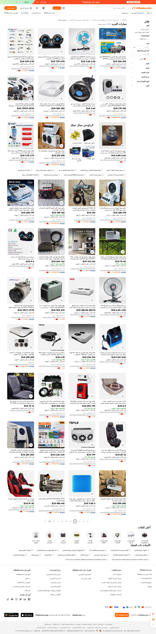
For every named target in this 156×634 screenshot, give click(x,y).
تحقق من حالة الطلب (23, 582)
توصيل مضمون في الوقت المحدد (111, 582)
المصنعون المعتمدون (85, 574)
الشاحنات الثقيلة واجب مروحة (30, 175)
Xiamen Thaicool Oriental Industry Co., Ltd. (81, 66)
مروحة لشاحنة (84, 555)
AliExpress (47, 624)
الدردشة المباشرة (55, 578)
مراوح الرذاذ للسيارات (19, 555)
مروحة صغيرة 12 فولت (95, 175)
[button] (63, 8)
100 (49, 521)
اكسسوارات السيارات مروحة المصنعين (73, 550)
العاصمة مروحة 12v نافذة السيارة (119, 550)
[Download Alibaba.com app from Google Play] (11, 615)
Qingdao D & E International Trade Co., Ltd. (81, 314)
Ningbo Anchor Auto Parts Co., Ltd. (22, 68)
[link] (153, 614)
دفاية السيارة (48, 555)
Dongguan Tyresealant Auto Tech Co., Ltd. (20, 160)
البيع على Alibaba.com (23, 574)
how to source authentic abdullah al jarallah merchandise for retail (86, 559)
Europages (108, 624)
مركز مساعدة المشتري (53, 574)
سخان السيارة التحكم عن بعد (66, 170)
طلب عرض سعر (86, 578)
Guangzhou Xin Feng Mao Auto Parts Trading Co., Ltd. (112, 66)
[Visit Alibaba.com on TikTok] (8, 599)
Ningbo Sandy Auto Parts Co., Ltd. (84, 113)
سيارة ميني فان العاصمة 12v (97, 550)
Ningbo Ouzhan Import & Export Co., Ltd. (113, 362)
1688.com (56, 624)
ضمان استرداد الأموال (114, 578)
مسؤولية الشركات (146, 582)
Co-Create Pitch (146, 578)
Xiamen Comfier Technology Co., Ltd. (22, 410)
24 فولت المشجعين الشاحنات (121, 555)
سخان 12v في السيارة (24, 170)
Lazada (78, 624)
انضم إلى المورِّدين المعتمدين (21, 586)
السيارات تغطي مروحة (25, 550)
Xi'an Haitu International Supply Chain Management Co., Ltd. (20, 266)
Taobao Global (86, 624)
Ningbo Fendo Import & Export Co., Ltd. (52, 66)
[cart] (36, 8)
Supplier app (77, 615)
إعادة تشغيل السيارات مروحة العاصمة (90, 170)
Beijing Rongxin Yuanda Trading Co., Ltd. (52, 510)
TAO (94, 624)
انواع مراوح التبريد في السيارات (66, 555)
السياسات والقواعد (115, 594)
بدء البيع (28, 578)
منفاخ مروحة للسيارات (141, 555)
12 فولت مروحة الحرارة (140, 550)
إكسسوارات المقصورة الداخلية (79, 20)
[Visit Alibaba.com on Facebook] (29, 599)
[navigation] (139, 271)
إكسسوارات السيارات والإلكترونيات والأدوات (105, 20)
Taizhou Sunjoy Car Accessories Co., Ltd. (112, 412)
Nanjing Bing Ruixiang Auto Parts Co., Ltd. (81, 415)
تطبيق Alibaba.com (42, 615)
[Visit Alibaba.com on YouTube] (12, 599)
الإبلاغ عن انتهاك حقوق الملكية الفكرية (49, 590)
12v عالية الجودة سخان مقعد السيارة (47, 550)
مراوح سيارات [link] (62, 20)
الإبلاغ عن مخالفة (55, 594)
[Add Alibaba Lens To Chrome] (122, 615)
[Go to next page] (45, 521)
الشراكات (27, 590)
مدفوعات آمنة (117, 574)
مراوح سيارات (35, 555)
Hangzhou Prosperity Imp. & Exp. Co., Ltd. (81, 510)
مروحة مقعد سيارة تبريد (100, 555)
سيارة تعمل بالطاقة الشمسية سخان (73, 175)
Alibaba (124, 20)
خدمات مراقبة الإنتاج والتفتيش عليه (110, 590)
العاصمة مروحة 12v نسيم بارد (115, 175)
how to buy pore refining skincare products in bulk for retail (129, 559)
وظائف (149, 586)
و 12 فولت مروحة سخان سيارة (44, 170)
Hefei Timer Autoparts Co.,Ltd (55, 115)
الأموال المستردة (55, 586)
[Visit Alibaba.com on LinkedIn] (25, 599)
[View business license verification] (97, 631)
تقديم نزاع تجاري (56, 582)
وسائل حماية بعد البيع (115, 586)
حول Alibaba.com (146, 570)
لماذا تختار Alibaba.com (144, 574)
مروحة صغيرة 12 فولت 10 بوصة (114, 170)
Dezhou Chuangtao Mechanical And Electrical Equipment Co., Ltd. (51, 163)
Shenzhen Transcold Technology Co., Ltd (112, 115)
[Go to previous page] (88, 521)
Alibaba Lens (143, 615)
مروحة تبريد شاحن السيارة (51, 175)
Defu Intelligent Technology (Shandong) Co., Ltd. (112, 220)
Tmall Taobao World (67, 624)
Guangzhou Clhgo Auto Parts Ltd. (84, 220)
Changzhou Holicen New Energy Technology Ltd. (20, 220)
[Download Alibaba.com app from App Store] (27, 615)
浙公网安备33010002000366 (113, 631)
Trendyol (100, 624)
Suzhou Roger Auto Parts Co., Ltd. (54, 317)
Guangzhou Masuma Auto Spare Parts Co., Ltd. (51, 462)
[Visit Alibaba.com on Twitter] (20, 599)
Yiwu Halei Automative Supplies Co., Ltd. (51, 366)
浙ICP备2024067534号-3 (132, 631)
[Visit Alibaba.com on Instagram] (16, 599)
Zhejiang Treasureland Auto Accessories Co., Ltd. (20, 509)
